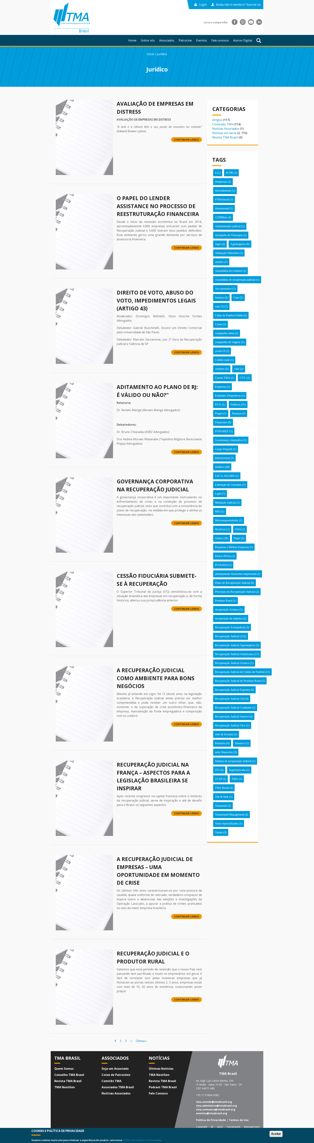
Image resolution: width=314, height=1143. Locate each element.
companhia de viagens (227, 342)
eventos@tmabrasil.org (211, 1113)
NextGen (220, 529)
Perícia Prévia (223, 556)
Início (150, 54)
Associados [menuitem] (166, 40)
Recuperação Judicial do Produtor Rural (238, 680)
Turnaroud (221, 805)
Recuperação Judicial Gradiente (233, 707)
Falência (235, 404)
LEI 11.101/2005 (225, 475)
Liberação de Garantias (228, 484)
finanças (236, 413)
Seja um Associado (115, 1069)
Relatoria (220, 743)
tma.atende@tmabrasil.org (214, 1102)
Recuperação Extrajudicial (230, 627)
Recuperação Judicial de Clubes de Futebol (239, 671)
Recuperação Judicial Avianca (232, 663)
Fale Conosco (158, 1093)
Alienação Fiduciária (227, 253)
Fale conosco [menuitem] (220, 40)
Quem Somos (64, 1069)
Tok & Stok (221, 796)
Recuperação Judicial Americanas (234, 654)
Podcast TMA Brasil (163, 1087)
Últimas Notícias (161, 1069)
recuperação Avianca (227, 609)
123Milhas (221, 217)
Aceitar (276, 1133)
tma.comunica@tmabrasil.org (215, 1109)
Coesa (218, 324)
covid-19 (220, 351)
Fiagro (218, 413)
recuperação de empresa (228, 618)
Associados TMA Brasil (118, 1087)
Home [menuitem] (132, 40)
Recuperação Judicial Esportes (232, 689)
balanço (219, 297)
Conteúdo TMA (222, 124)
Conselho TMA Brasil (69, 1075)
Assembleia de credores (228, 270)
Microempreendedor (226, 520)
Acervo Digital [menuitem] (242, 40)
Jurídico (219, 466)
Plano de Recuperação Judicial (232, 582)
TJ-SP (218, 778)
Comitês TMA (111, 1081)
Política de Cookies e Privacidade (142, 1140)
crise (236, 368)
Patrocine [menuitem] (185, 40)
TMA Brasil (222, 787)
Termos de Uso (239, 1120)
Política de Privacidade (211, 1120)
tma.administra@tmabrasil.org (216, 1105)
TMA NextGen (64, 1087)
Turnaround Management (229, 814)
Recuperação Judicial (227, 636)
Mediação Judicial (225, 502)
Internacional (222, 458)
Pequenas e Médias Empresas (232, 547)
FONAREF (222, 431)
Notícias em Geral (224, 133)
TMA (235, 778)
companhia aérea (224, 333)
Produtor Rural (223, 600)
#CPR (229, 172)
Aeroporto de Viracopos (229, 235)
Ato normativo (223, 288)
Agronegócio (237, 244)
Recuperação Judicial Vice (230, 725)
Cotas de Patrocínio (116, 1075)
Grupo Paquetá (223, 449)
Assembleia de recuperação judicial (235, 279)
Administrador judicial (228, 226)
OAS (238, 529)
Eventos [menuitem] (201, 40)
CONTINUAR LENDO (186, 139)
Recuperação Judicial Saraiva (232, 716)
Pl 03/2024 (221, 564)
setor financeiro (224, 752)
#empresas (221, 181)
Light (218, 493)
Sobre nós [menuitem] (148, 40)
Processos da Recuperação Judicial (235, 591)
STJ (217, 770)
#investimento (223, 190)
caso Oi (219, 306)
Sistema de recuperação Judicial (233, 761)
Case (236, 297)
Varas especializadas (226, 823)
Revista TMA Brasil (225, 137)
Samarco (240, 743)
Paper (237, 538)
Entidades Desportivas (228, 395)
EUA (218, 404)
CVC (243, 377)
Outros (219, 538)
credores (220, 368)
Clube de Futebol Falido (229, 315)
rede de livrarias (224, 734)
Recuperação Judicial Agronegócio (235, 645)
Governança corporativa (229, 440)
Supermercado (237, 770)
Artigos (217, 120)
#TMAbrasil (222, 199)
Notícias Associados (225, 129)
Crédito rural (222, 359)
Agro (218, 244)
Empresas (220, 386)
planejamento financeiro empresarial (235, 573)
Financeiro (221, 422)
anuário (219, 261)
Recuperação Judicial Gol (229, 698)
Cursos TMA (222, 377)
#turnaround (222, 208)
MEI (217, 511)
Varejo (218, 832)
